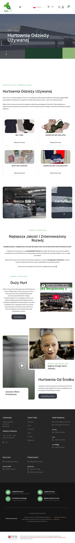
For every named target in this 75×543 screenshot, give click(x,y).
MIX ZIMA (19, 135)
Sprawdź (24, 207)
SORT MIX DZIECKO (19, 166)
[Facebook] (48, 7)
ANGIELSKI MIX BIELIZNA (55, 135)
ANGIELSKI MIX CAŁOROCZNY (55, 166)
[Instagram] (53, 7)
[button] (20, 6)
